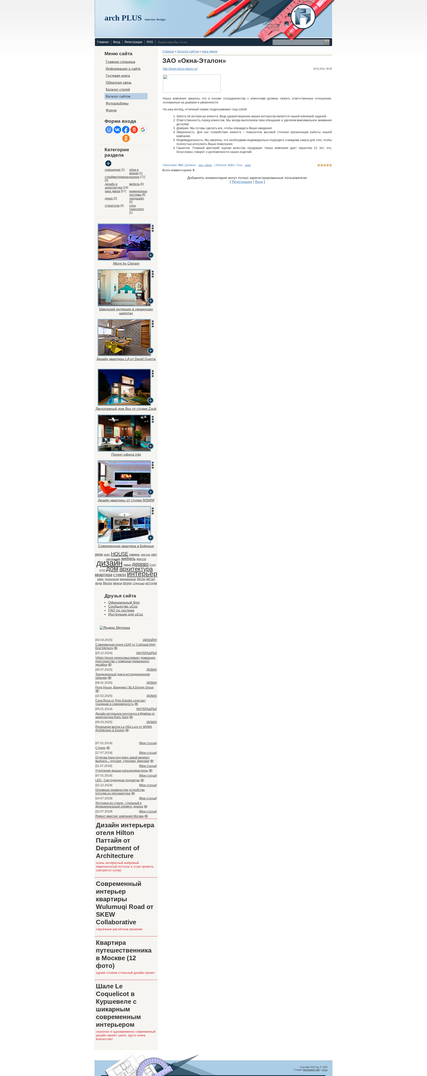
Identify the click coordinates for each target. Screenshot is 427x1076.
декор (109, 198)
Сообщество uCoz (123, 606)
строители (112, 205)
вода (98, 583)
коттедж (151, 583)
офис (100, 579)
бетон (141, 579)
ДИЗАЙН (150, 640)
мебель (134, 184)
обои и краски (134, 171)
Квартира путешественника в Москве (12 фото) (123, 954)
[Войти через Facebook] (125, 129)
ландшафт (136, 198)
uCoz (324, 1069)
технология (112, 579)
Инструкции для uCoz (125, 614)
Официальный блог (124, 602)
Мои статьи (148, 743)
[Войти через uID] (109, 129)
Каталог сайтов (188, 51)
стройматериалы (117, 177)
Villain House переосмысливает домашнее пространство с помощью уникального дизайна (125, 661)
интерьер (142, 574)
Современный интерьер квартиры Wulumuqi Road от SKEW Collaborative (124, 903)
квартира (103, 574)
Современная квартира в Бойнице (126, 546)
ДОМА (151, 669)
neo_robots (205, 165)
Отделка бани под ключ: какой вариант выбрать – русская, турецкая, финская (122, 759)
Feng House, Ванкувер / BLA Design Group (124, 687)
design (127, 583)
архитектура (136, 568)
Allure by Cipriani (126, 263)
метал (150, 579)
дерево (140, 564)
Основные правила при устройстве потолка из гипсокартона (120, 791)
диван (127, 564)
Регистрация (133, 42)
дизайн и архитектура (113, 185)
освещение (113, 169)
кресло (141, 559)
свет (154, 554)
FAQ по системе (121, 610)
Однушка (139, 583)
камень (134, 554)
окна (99, 554)
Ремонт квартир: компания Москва (119, 816)
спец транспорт (136, 207)
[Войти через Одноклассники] (126, 138)
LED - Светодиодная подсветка (117, 780)
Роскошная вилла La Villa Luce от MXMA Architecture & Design (123, 728)
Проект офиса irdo (126, 454)
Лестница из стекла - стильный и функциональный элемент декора (119, 804)
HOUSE (119, 554)
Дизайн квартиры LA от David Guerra (126, 359)
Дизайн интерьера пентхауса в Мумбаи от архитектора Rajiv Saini (125, 715)
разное (134, 177)
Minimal (117, 583)
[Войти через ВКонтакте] (117, 129)
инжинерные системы (138, 193)
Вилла (107, 583)
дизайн (109, 562)
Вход (116, 42)
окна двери (112, 191)
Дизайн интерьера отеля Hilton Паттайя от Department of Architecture (125, 840)
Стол (152, 564)
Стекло (100, 748)
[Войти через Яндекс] (134, 129)
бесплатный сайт (311, 1069)
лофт (107, 554)
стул (102, 569)
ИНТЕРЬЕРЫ (146, 653)
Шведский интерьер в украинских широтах (126, 311)
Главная (103, 42)
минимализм (128, 579)
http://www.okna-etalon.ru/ (180, 69)
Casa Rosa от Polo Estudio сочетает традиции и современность (120, 702)
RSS (150, 42)
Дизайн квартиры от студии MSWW (126, 500)
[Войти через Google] (143, 130)
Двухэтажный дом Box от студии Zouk (126, 409)
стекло (119, 574)
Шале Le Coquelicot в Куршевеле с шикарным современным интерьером (118, 1005)
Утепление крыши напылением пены (121, 770)
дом (112, 568)
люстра (145, 554)
